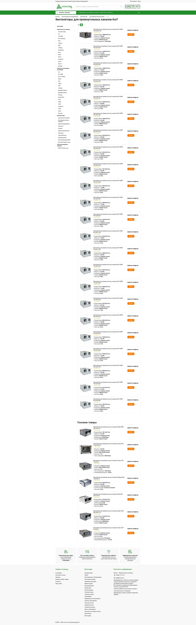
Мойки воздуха (89, 583)
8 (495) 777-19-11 (132, 6)
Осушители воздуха (90, 607)
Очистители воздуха (90, 579)
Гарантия (58, 577)
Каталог (58, 16)
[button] (138, 13)
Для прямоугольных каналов (97, 16)
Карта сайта (59, 583)
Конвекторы (88, 588)
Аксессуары (88, 615)
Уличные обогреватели (91, 600)
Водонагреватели (89, 585)
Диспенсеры (88, 613)
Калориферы (88, 596)
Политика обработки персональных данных (125, 588)
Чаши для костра (89, 603)
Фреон (86, 575)
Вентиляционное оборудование (70, 16)
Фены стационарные (90, 609)
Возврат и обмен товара (62, 579)
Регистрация (133, 1)
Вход (139, 1)
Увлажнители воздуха (90, 581)
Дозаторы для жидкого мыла (93, 611)
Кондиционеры (89, 573)
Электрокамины (89, 590)
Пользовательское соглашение (122, 591)
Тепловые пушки (89, 592)
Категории (60, 26)
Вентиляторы (83, 16)
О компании (59, 573)
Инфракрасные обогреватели (92, 598)
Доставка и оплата (61, 575)
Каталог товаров (64, 12)
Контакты (58, 581)
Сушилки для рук (89, 605)
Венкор (116, 573)
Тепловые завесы (89, 594)
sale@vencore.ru (120, 578)
